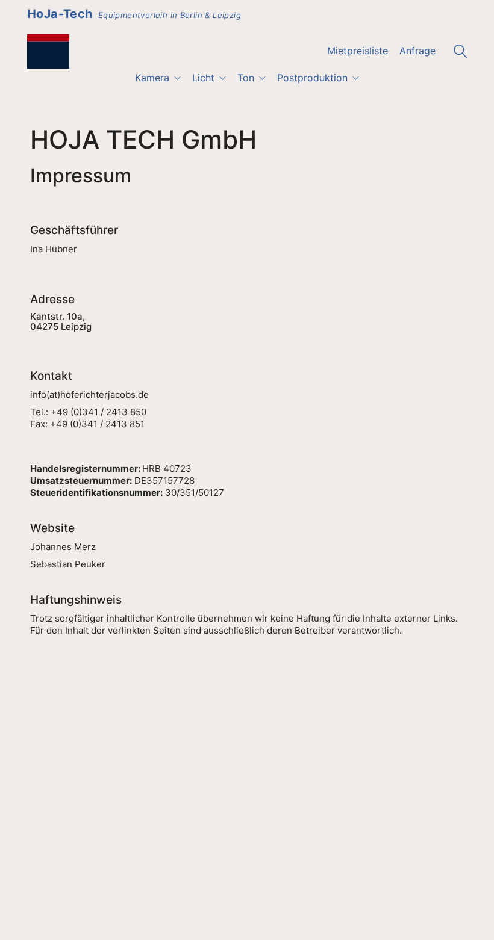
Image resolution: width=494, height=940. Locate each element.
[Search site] (460, 53)
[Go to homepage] (48, 51)
